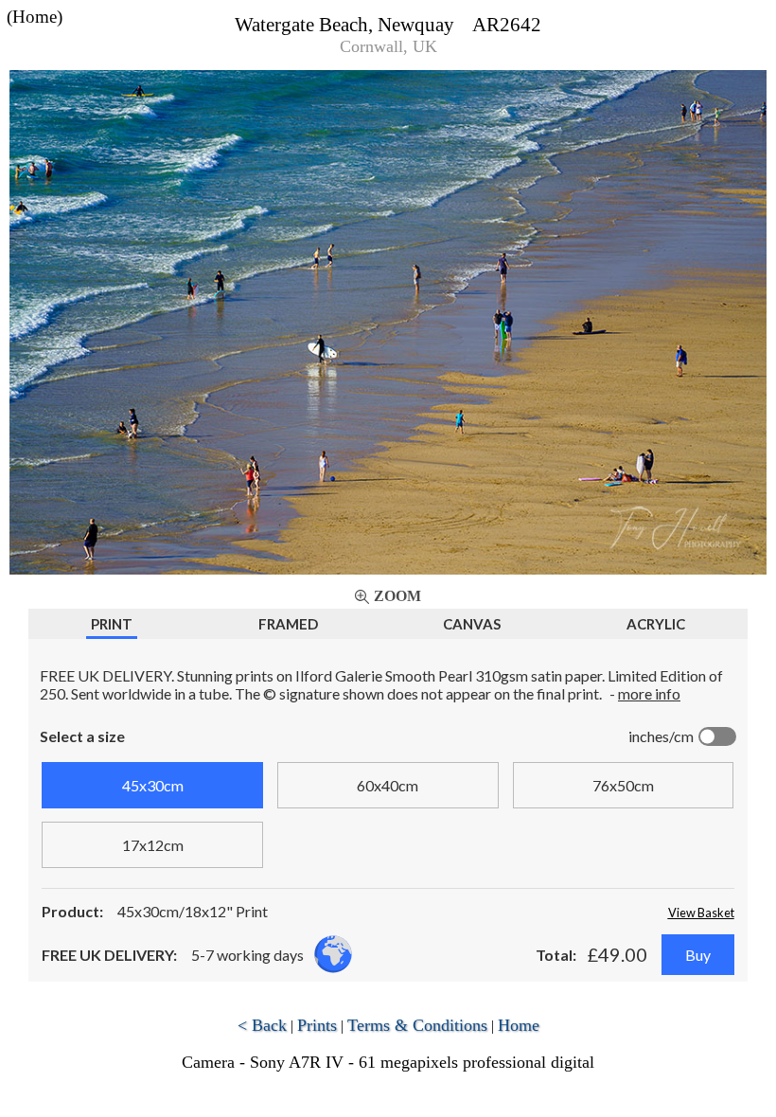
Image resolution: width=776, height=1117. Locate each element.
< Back (262, 1025)
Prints (317, 1025)
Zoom (397, 596)
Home (518, 1025)
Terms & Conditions (417, 1025)
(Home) (34, 17)
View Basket (701, 912)
